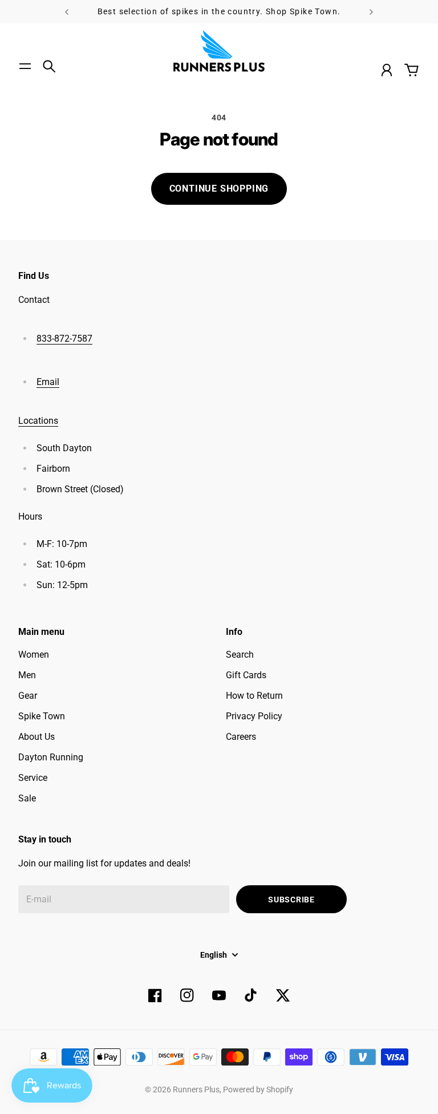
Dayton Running (50, 757)
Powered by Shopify (258, 1089)
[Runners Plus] (219, 51)
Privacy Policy (254, 716)
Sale (27, 798)
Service (32, 777)
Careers (241, 736)
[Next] (371, 11)
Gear (27, 695)
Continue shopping (219, 188)
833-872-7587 (64, 338)
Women (33, 654)
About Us (36, 736)
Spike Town (41, 716)
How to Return (254, 695)
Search (240, 654)
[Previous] (67, 11)
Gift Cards (246, 675)
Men (27, 675)
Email (47, 381)
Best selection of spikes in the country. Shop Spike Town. (219, 11)
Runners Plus (196, 1089)
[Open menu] (25, 66)
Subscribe (291, 899)
